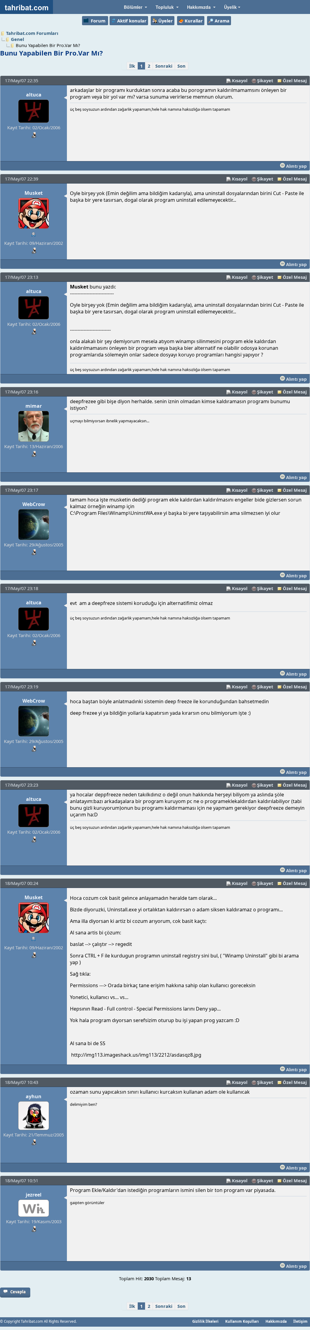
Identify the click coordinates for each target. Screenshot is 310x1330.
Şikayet (265, 80)
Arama (222, 21)
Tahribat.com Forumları (32, 33)
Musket (34, 193)
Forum (98, 21)
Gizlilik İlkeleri (205, 1321)
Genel (17, 39)
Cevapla (18, 1292)
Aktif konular (132, 21)
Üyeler (165, 21)
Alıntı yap (296, 166)
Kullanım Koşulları (242, 1321)
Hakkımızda (276, 1321)
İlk (132, 66)
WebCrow (33, 504)
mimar (33, 406)
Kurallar (194, 21)
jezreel (33, 1194)
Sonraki (163, 66)
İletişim (300, 1321)
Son (181, 66)
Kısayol (239, 80)
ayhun (33, 1096)
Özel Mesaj (295, 80)
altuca (33, 94)
